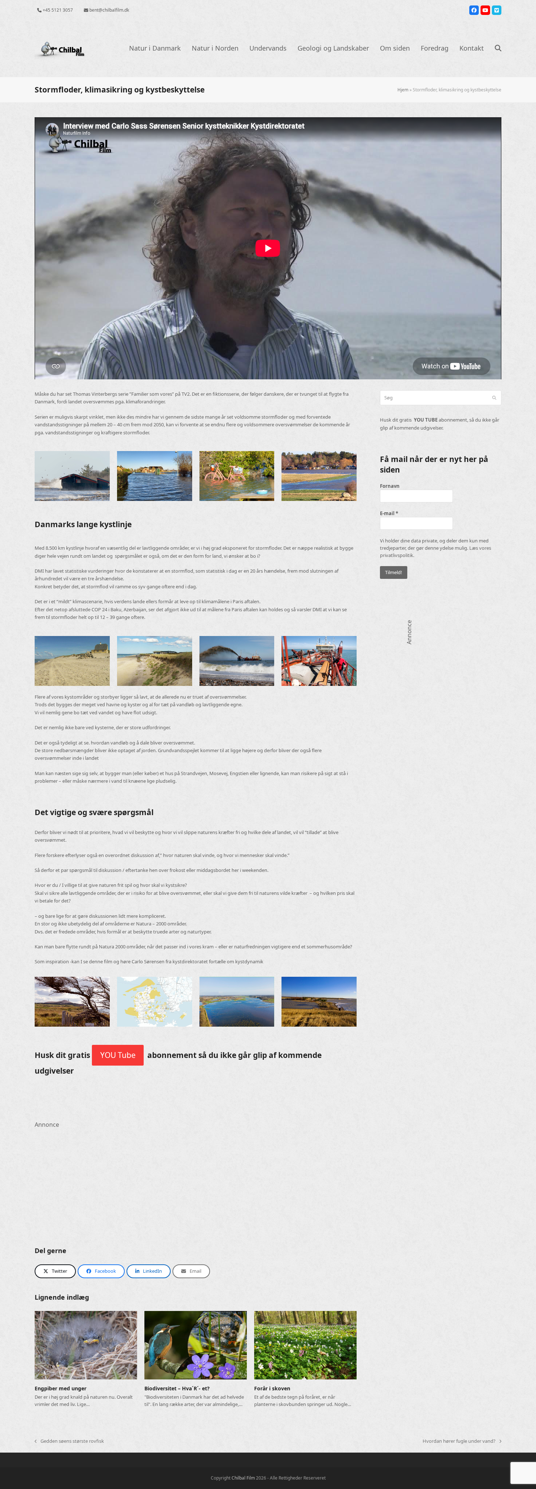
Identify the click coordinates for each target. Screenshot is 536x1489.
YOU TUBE (426, 419)
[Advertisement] (196, 1181)
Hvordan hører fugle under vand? (459, 1441)
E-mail (389, 513)
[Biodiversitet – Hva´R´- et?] (195, 1345)
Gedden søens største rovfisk (69, 1441)
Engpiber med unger (60, 1388)
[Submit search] (494, 398)
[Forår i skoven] (305, 1345)
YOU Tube (118, 1055)
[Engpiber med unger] (86, 1345)
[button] (498, 49)
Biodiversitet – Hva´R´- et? (177, 1388)
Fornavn (390, 486)
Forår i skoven (272, 1388)
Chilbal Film (243, 1478)
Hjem (402, 90)
